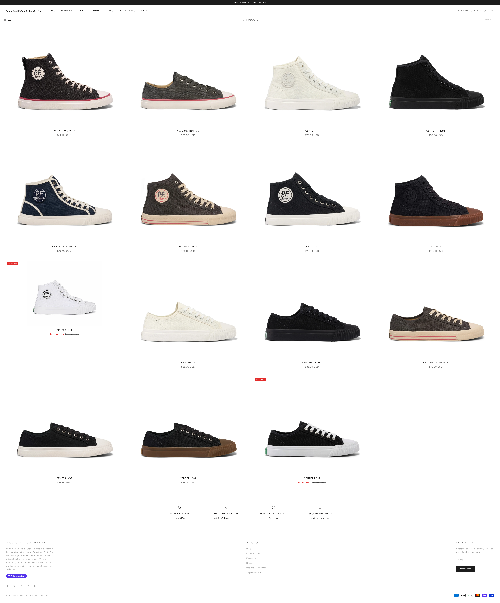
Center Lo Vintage (435, 362)
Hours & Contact (254, 553)
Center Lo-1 (64, 478)
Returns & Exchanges (256, 567)
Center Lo (188, 362)
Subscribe (466, 568)
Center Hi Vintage (188, 246)
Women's (66, 10)
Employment (252, 558)
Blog (248, 548)
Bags (110, 10)
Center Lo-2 (188, 478)
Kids (81, 10)
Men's (51, 10)
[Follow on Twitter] (14, 586)
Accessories (127, 10)
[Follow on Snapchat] (34, 586)
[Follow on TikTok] (28, 586)
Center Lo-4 (312, 478)
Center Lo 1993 (312, 362)
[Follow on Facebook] (7, 586)
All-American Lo (188, 131)
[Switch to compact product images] (14, 19)
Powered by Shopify (43, 595)
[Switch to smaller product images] (9, 19)
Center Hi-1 (311, 246)
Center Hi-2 (435, 246)
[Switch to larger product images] (5, 19)
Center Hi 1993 (435, 131)
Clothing (95, 10)
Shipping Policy (253, 572)
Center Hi (311, 131)
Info (144, 10)
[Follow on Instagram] (21, 586)
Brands (249, 563)
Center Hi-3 (64, 330)
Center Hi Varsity (64, 246)
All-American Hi (64, 130)
